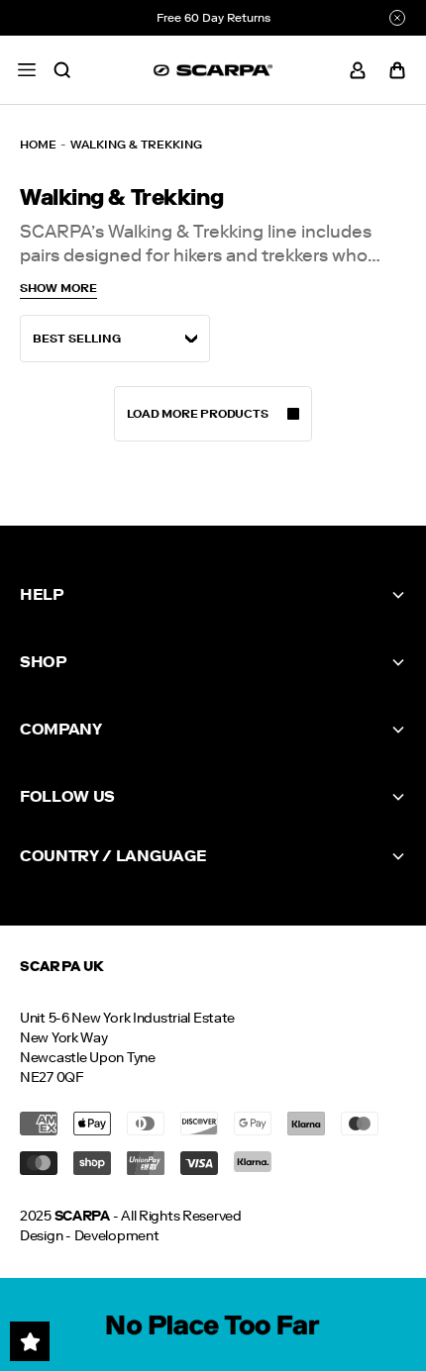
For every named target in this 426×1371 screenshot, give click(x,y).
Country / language (113, 855)
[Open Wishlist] (30, 1341)
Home (38, 144)
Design (41, 1235)
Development (117, 1235)
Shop (43, 661)
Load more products (197, 414)
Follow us (67, 796)
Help (41, 594)
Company (61, 729)
